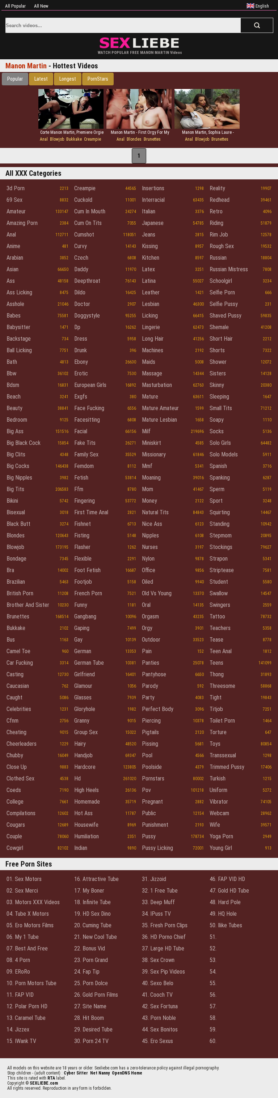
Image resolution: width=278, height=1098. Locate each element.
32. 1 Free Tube (160, 890)
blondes (134, 139)
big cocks (18, 466)
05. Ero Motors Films (30, 925)
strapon (219, 558)
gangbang (85, 616)
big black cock (24, 442)
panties (150, 662)
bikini (12, 500)
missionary (154, 454)
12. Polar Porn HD (27, 1006)
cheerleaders (22, 743)
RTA (51, 1078)
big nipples (19, 477)
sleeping (219, 396)
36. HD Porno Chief (164, 936)
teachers (220, 628)
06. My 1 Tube (23, 936)
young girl (221, 847)
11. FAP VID (20, 994)
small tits (221, 408)
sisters (218, 373)
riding (216, 223)
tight (216, 697)
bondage (16, 558)
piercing (151, 720)
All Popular (15, 6)
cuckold (83, 199)
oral (146, 604)
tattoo (217, 616)
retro (216, 211)
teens (216, 662)
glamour (83, 685)
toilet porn (222, 720)
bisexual (16, 512)
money (149, 500)
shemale (219, 327)
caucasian (18, 685)
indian (80, 847)
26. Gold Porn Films (96, 994)
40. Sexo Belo (157, 983)
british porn (20, 593)
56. (213, 994)
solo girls (220, 442)
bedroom (17, 419)
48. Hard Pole (225, 902)
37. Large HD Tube (163, 948)
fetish (81, 477)
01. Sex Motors (24, 879)
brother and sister (28, 604)
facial (80, 431)
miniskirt (151, 442)
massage (152, 373)
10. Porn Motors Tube (31, 983)
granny (81, 720)
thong (217, 674)
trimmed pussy (227, 766)
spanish (218, 466)
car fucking (20, 662)
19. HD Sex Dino (92, 913)
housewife (86, 824)
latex (148, 269)
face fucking (89, 408)
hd (77, 778)
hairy (80, 743)
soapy (217, 419)
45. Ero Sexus (157, 1041)
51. (213, 936)
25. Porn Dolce (91, 983)
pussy (149, 836)
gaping (81, 628)
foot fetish (87, 570)
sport (216, 500)
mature (150, 396)
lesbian (150, 304)
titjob (216, 709)
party (148, 697)
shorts (217, 350)
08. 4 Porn (18, 960)
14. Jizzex (18, 1029)
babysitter (18, 327)
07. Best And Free (27, 948)
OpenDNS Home (127, 1073)
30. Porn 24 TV (91, 1041)
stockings (221, 547)
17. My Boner (89, 890)
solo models (224, 454)
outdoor (151, 639)
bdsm (13, 385)
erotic (81, 373)
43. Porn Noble (159, 1017)
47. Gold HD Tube (229, 890)
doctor (82, 304)
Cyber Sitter (76, 1073)
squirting (220, 512)
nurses (150, 547)
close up (17, 766)
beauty (14, 408)
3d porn (16, 188)
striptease (222, 570)
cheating (16, 732)
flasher (82, 547)
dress (80, 338)
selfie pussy (224, 304)
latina (149, 280)
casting (15, 674)
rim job (219, 234)
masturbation (157, 385)
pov (146, 790)
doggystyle (87, 315)
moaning (151, 477)
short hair (221, 338)
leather (151, 292)
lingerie (151, 327)
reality (217, 188)
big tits (15, 489)
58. (213, 1017)
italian (148, 211)
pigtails (150, 732)
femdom (84, 466)
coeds (14, 790)
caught (14, 697)
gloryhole (84, 709)
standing (219, 523)
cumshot (84, 234)
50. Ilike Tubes (226, 925)
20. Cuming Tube (92, 925)
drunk (80, 350)
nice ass (152, 523)
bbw (11, 373)
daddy (81, 269)
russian (218, 257)
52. (213, 948)
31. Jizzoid (154, 879)
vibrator (219, 801)
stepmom (221, 535)
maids (148, 361)
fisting (81, 535)
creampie (92, 139)
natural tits (155, 512)
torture (218, 732)
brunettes (152, 139)
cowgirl (15, 847)
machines (152, 350)
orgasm (150, 616)
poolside (152, 766)
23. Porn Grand (91, 960)
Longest (67, 79)
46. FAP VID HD (227, 879)
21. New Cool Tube (95, 936)
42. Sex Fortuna (160, 1006)
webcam (219, 813)
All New (41, 6)
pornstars (153, 778)
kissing (150, 246)
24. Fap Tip (87, 971)
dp (77, 327)
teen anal (221, 651)
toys (215, 743)
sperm (217, 489)
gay (78, 639)
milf (146, 431)
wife (215, 824)
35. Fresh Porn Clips (165, 925)
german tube (89, 662)
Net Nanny (100, 1073)
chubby (15, 755)
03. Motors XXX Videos (33, 902)
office (148, 570)
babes (14, 315)
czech (81, 257)
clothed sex (20, 778)
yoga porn (221, 836)
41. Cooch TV (157, 994)
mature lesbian (159, 419)
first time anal (91, 512)
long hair (153, 338)
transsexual (223, 755)
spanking (220, 477)
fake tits (85, 442)
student (219, 581)
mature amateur (160, 408)
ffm (78, 489)
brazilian (16, 581)
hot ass (83, 813)
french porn (88, 593)
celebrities (19, 709)
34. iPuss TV (156, 913)
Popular (15, 79)
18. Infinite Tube (92, 902)
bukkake (74, 139)
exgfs (80, 396)
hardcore (85, 766)
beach (14, 396)
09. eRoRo (18, 971)
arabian (15, 257)
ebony (81, 361)
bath (12, 361)
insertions (153, 188)
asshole (15, 304)
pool (147, 755)
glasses (83, 697)
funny (80, 604)
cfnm (12, 720)
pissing (150, 743)
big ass (15, 431)
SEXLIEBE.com (44, 1083)
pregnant (152, 801)
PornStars (98, 79)
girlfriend (84, 674)
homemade (87, 801)
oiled (147, 581)
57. (213, 1006)
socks (217, 431)
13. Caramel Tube (26, 1017)
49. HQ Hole (223, 913)
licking (150, 315)
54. (213, 971)
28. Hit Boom (89, 1017)
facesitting (87, 419)
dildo (79, 292)
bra (10, 570)
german (82, 651)
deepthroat (87, 280)
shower (218, 361)
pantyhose (154, 674)
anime (13, 246)
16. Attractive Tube (96, 879)
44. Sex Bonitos (160, 1029)
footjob (83, 581)
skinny (217, 385)
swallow (219, 593)
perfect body (157, 709)
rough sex (222, 246)
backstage (19, 338)
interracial (153, 199)
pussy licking (157, 847)
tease (216, 639)
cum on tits (88, 223)
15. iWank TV (21, 1041)
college (15, 801)
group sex (86, 732)
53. (213, 960)
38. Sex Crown (158, 960)
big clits (16, 454)
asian (12, 269)
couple (14, 836)
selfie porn (222, 292)
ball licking (19, 350)
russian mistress (229, 269)
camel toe (18, 651)
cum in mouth (89, 211)
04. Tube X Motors (28, 913)
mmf (147, 466)
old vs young (157, 593)
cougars (16, 824)
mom (147, 489)
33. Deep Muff (158, 902)
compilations (21, 813)
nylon (148, 558)
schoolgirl (221, 280)
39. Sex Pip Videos (163, 971)
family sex (86, 454)
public (149, 813)
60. (213, 1041)
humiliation (86, 836)
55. (213, 983)
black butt (18, 523)
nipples (150, 535)
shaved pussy (225, 315)
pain (147, 651)
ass (11, 280)
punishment (155, 824)
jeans (148, 234)
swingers (220, 604)
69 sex (14, 199)
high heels (86, 790)
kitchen (150, 257)
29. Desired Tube (93, 1029)
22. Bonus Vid (89, 948)
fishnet (82, 523)
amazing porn (22, 223)
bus (11, 639)
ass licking (19, 292)
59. (213, 1029)
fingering (84, 500)
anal (44, 139)
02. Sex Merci (22, 890)
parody (150, 685)
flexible (83, 558)
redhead (219, 199)
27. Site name (90, 1006)
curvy (80, 246)
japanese (153, 223)
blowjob (57, 139)
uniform (218, 790)
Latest (41, 79)
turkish (218, 778)
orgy (147, 628)
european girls (90, 385)
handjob (83, 755)
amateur (16, 211)
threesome (222, 685)
